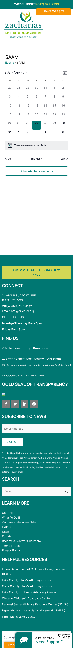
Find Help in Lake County (18, 616)
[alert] (36, 145)
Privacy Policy (11, 550)
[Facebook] (6, 404)
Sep (63, 158)
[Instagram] (34, 404)
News (6, 531)
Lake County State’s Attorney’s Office (26, 580)
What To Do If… (12, 517)
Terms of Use (11, 545)
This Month (36, 158)
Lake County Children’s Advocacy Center (29, 592)
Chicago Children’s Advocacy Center (26, 598)
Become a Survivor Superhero (21, 541)
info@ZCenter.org (22, 311)
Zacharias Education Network (21, 522)
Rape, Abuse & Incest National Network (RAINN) (33, 610)
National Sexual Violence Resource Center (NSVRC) (35, 604)
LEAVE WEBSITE (54, 11)
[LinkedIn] (24, 404)
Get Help (7, 513)
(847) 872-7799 (47, 4)
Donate (6, 536)
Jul (9, 158)
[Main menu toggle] (65, 25)
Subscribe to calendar (34, 171)
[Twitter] (15, 404)
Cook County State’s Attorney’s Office (27, 586)
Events (9, 62)
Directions (40, 348)
